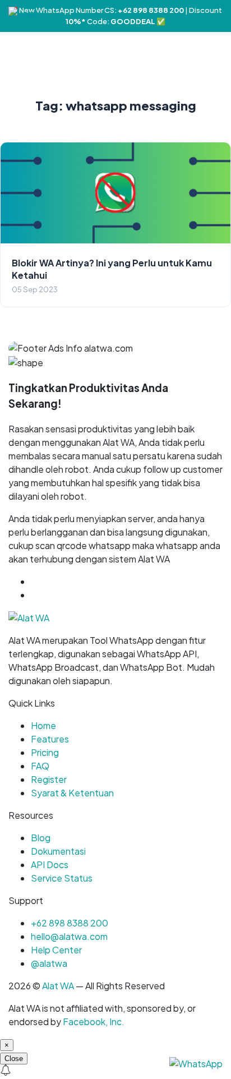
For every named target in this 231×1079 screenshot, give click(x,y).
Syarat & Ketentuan (72, 793)
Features (50, 739)
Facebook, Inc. (93, 1021)
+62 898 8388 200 (69, 923)
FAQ (40, 766)
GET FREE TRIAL (83, 581)
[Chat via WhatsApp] (196, 1062)
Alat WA (58, 986)
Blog (40, 837)
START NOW (58, 595)
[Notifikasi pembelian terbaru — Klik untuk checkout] (115, 1071)
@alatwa (49, 963)
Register (49, 779)
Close (13, 1058)
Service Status (62, 878)
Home (43, 725)
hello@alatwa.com (69, 936)
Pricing (45, 752)
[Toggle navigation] (222, 12)
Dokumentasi (58, 851)
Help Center (56, 950)
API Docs (49, 864)
